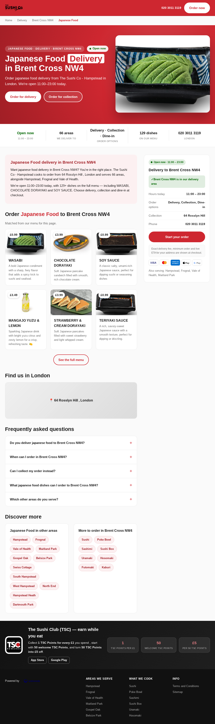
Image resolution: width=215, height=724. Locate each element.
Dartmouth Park (23, 604)
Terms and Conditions (186, 686)
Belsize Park (44, 558)
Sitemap (178, 692)
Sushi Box (107, 548)
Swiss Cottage (22, 567)
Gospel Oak (20, 558)
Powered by (12, 680)
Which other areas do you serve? (34, 499)
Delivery (22, 20)
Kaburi (106, 567)
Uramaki (87, 558)
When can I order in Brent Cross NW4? (38, 457)
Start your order (177, 237)
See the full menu (71, 360)
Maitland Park (48, 548)
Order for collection (63, 97)
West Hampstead (24, 586)
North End (49, 586)
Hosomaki (106, 558)
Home (8, 20)
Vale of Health (22, 548)
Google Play (59, 660)
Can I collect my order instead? (32, 471)
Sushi (85, 539)
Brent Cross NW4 (42, 20)
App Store (37, 660)
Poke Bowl (104, 539)
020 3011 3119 (171, 7)
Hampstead (20, 539)
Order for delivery (23, 97)
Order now (197, 8)
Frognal (40, 539)
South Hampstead (24, 576)
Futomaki (88, 567)
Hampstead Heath (24, 595)
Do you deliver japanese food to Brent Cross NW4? (47, 443)
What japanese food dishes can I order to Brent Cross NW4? (54, 485)
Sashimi (87, 548)
